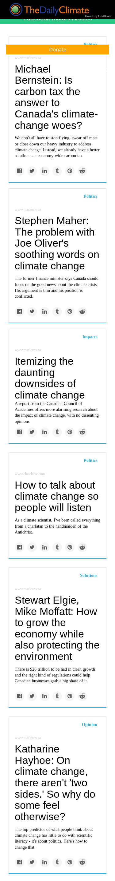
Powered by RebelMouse (98, 16)
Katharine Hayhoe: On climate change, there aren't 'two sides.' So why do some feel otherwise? (55, 782)
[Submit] (106, 70)
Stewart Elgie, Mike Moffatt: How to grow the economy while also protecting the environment (57, 628)
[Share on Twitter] (32, 171)
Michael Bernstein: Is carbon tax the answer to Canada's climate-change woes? (56, 97)
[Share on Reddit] (82, 171)
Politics (90, 196)
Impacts (89, 337)
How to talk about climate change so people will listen (57, 496)
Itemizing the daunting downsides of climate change (50, 378)
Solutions (88, 575)
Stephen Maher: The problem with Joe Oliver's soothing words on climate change (57, 243)
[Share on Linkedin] (44, 171)
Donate (57, 49)
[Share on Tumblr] (57, 171)
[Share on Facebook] (19, 171)
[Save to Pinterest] (70, 171)
